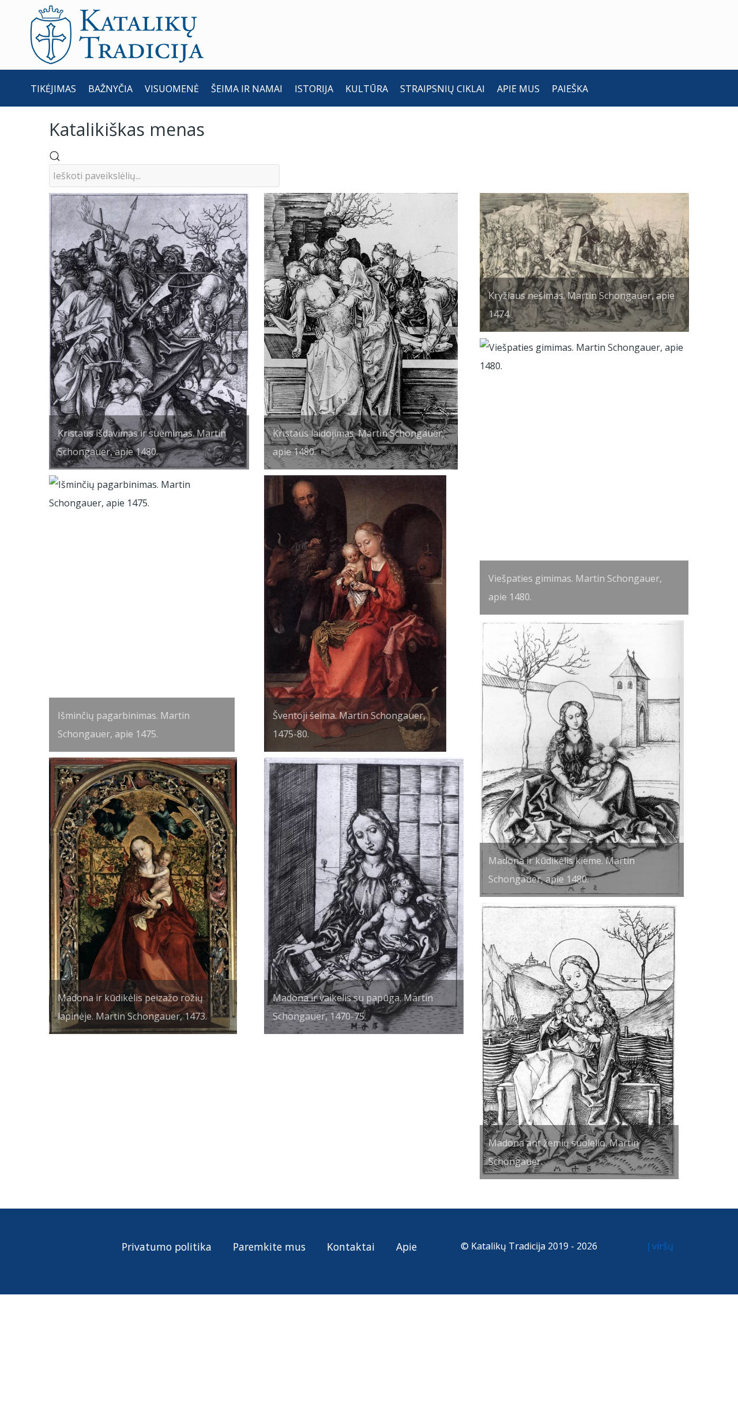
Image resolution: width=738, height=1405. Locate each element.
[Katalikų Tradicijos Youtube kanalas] (83, 1246)
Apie (406, 1246)
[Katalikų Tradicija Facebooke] (63, 1246)
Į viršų (661, 1246)
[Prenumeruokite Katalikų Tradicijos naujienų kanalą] (41, 1246)
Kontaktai (351, 1246)
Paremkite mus (269, 1246)
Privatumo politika (167, 1246)
